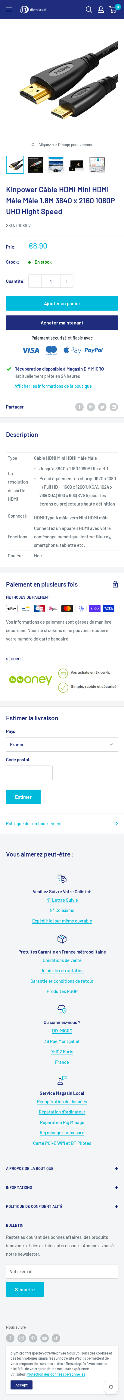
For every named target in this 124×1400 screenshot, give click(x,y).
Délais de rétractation (62, 970)
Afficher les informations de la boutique (53, 386)
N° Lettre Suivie (62, 900)
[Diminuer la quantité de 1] (35, 281)
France (62, 1062)
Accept (21, 1385)
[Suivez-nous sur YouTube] (44, 1338)
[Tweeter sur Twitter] (102, 406)
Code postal (17, 759)
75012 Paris (62, 1051)
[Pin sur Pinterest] (91, 406)
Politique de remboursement (34, 823)
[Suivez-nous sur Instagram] (21, 1338)
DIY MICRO (62, 1030)
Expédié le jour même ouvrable (62, 920)
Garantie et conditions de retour (62, 981)
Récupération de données (62, 1101)
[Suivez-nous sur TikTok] (56, 1338)
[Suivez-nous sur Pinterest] (33, 1338)
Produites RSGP (62, 991)
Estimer (23, 797)
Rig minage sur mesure (62, 1132)
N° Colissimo (62, 910)
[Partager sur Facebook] (79, 406)
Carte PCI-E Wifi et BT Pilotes (62, 1143)
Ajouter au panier (62, 303)
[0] (113, 9)
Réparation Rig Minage (62, 1122)
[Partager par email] (114, 406)
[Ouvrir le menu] (9, 10)
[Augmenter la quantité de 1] (66, 281)
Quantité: (15, 281)
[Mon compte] (101, 9)
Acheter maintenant (62, 322)
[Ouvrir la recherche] (89, 9)
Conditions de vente (62, 960)
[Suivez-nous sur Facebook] (10, 1338)
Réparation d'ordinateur (62, 1111)
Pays (10, 731)
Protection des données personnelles (56, 1374)
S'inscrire (25, 1289)
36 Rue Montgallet (62, 1041)
